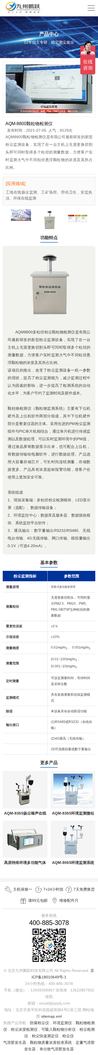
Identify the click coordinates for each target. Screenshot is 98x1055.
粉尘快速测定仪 (45, 1036)
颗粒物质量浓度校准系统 (51, 1042)
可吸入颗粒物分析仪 (58, 1029)
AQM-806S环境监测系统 (73, 862)
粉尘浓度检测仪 (24, 1029)
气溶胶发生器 (14, 1042)
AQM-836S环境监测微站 (73, 813)
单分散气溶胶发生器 (56, 1049)
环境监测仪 (62, 1023)
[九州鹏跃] (23, 13)
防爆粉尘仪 (39, 1023)
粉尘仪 (68, 1036)
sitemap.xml (51, 1016)
